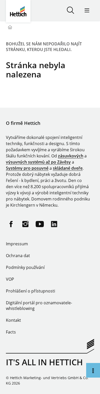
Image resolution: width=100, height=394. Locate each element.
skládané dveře (68, 168)
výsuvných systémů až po (31, 162)
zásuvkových (70, 156)
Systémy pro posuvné (27, 168)
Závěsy (64, 162)
